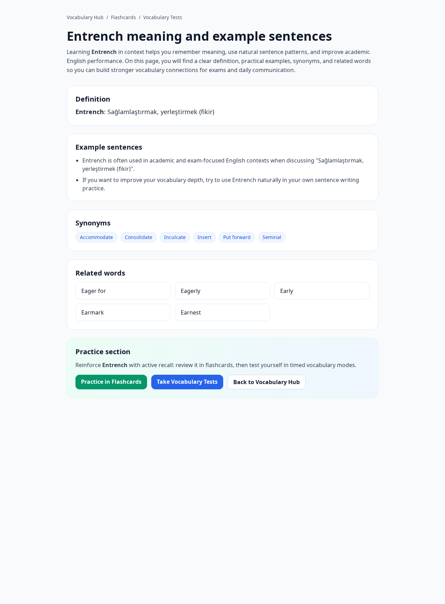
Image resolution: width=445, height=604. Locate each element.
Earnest (191, 312)
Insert (204, 237)
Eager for (93, 291)
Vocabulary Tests (162, 17)
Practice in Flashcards (111, 382)
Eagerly (190, 291)
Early (286, 291)
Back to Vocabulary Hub (266, 382)
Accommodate (96, 237)
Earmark (92, 312)
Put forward (237, 237)
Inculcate (175, 237)
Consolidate (138, 237)
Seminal (271, 237)
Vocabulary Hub (85, 17)
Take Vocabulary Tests (187, 382)
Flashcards (123, 17)
